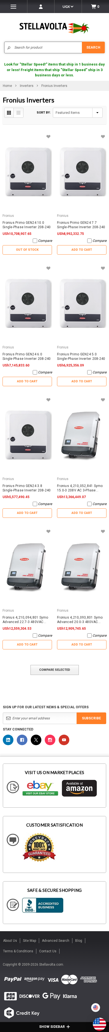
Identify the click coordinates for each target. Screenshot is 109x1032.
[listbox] (78, 113)
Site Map (29, 941)
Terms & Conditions (18, 951)
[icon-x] (36, 740)
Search (93, 47)
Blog (78, 941)
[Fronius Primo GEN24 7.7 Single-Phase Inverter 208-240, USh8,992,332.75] (81, 172)
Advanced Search (55, 941)
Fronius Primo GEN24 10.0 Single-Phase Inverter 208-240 (27, 225)
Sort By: (44, 112)
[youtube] (64, 740)
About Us (10, 941)
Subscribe (91, 718)
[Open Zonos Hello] (96, 1021)
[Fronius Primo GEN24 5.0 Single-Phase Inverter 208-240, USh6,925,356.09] (81, 303)
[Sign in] (40, 6)
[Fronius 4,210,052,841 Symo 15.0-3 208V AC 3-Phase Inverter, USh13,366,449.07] (81, 435)
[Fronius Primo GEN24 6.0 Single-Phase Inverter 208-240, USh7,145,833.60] (27, 303)
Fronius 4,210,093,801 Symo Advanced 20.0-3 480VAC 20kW (80, 620)
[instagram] (50, 740)
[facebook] (22, 740)
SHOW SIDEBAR (52, 1027)
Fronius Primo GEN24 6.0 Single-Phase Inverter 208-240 (27, 356)
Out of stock (27, 250)
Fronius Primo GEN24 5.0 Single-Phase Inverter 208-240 (81, 356)
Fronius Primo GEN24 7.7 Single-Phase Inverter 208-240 (81, 225)
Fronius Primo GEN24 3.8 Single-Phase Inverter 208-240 (27, 488)
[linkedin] (8, 740)
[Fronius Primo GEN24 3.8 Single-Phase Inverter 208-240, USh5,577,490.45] (27, 435)
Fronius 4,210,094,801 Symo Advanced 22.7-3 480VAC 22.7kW (25, 620)
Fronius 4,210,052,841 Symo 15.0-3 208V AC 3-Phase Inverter (80, 488)
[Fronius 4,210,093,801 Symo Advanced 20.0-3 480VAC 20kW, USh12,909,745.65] (81, 567)
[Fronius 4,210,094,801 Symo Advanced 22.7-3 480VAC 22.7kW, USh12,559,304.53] (27, 567)
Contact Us (47, 951)
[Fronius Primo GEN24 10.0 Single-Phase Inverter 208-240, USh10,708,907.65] (27, 172)
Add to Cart (82, 250)
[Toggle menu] (13, 6)
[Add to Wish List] (48, 136)
